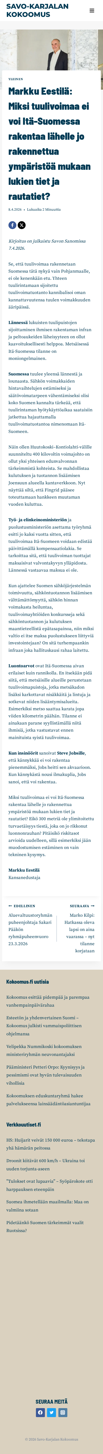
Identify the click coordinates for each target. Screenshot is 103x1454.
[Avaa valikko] (92, 10)
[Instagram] (62, 1412)
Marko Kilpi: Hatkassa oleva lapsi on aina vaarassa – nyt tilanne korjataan (79, 929)
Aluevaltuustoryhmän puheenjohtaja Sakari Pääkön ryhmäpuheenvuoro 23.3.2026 (30, 925)
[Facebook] (12, 225)
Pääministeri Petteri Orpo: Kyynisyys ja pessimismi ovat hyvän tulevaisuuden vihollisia (45, 1075)
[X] (22, 225)
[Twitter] (51, 1412)
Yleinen (15, 79)
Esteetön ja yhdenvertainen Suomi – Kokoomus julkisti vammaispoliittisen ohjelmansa (44, 1026)
